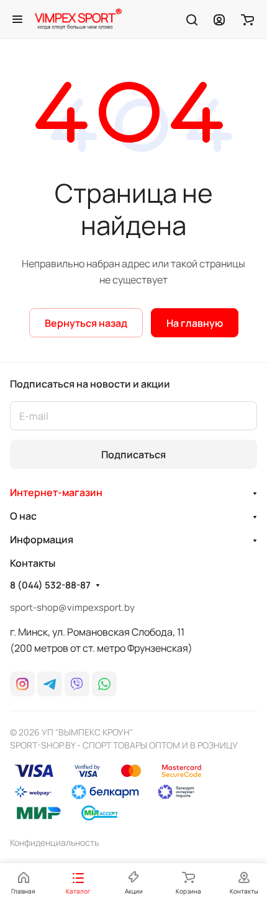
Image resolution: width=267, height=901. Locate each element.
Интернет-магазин (56, 492)
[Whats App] (104, 684)
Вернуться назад (86, 323)
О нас (23, 516)
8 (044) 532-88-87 (50, 585)
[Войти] (219, 19)
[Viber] (77, 684)
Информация (41, 539)
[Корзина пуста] (247, 19)
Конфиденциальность (54, 842)
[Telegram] (49, 684)
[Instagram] (22, 684)
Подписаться (133, 454)
